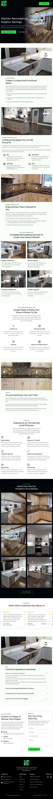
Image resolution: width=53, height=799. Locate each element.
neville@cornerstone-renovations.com (13, 734)
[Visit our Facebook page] (51, 777)
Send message (34, 749)
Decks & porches (34, 787)
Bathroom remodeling (35, 776)
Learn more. (42, 473)
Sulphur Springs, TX (8, 743)
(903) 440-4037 (7, 738)
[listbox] (26, 618)
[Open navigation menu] (51, 3)
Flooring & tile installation (36, 784)
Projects (21, 784)
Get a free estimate (8, 32)
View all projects (26, 592)
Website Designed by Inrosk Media (40, 795)
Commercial (22, 782)
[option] (12, 618)
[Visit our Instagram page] (47, 777)
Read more (44, 623)
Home (20, 776)
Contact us (44, 3)
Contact (21, 789)
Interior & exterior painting (36, 782)
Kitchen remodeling (34, 779)
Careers (21, 787)
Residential (22, 779)
